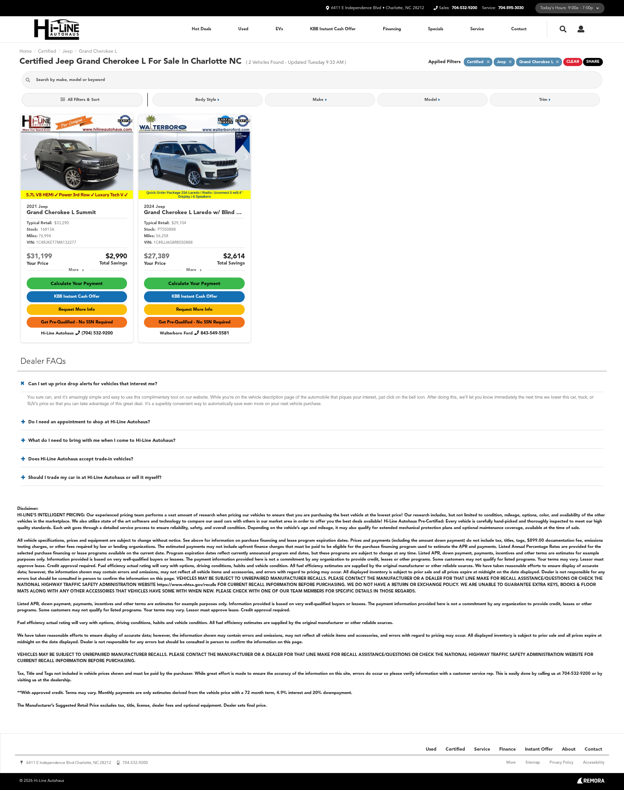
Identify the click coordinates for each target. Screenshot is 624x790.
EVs (279, 29)
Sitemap (533, 763)
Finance (507, 749)
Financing (392, 29)
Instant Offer (539, 749)
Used (243, 29)
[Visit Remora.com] (590, 782)
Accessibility (593, 763)
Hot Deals (201, 29)
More (74, 270)
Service (477, 29)
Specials (435, 29)
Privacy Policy (561, 763)
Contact (518, 29)
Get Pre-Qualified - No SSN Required (77, 322)
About (569, 749)
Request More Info (76, 309)
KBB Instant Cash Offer (333, 29)
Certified (455, 749)
